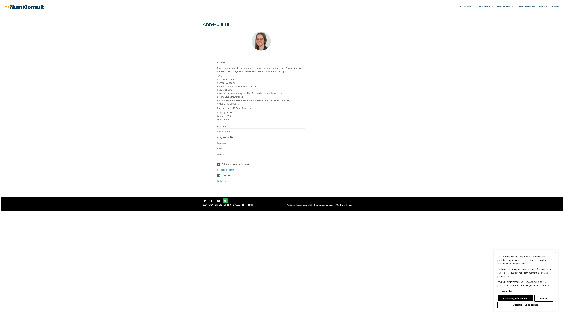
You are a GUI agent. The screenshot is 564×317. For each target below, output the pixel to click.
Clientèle (221, 126)
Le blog (543, 7)
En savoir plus (505, 291)
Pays (219, 148)
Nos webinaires (527, 7)
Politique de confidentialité (299, 205)
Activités (222, 62)
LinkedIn (226, 175)
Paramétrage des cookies (515, 298)
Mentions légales (344, 205)
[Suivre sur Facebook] (211, 200)
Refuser (543, 298)
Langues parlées (226, 137)
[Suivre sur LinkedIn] (205, 200)
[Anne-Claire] (261, 41)
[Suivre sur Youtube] (218, 200)
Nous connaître (485, 7)
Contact (555, 7)
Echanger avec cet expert (235, 164)
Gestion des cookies (323, 205)
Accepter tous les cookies (525, 304)
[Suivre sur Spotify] (225, 200)
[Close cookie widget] (555, 253)
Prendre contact (225, 169)
